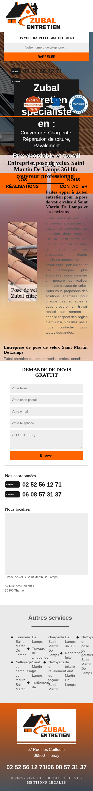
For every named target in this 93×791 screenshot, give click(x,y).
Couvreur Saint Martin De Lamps (20, 646)
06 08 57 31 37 (42, 81)
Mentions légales (46, 782)
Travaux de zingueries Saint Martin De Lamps (36, 661)
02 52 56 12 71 (42, 71)
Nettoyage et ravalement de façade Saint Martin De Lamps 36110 (60, 663)
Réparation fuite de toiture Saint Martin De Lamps (69, 668)
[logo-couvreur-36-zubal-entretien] (33, 16)
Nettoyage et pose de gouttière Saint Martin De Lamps (85, 655)
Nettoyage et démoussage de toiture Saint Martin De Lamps (28, 663)
